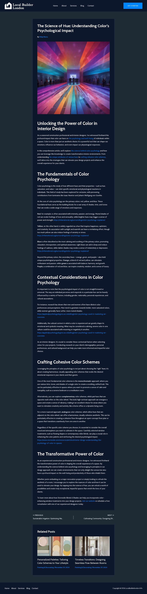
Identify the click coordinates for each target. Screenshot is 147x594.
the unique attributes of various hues (63, 157)
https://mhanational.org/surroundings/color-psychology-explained (79, 220)
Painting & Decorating (45, 567)
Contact (91, 6)
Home (55, 6)
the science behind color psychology (85, 151)
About (64, 6)
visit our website (88, 501)
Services (73, 6)
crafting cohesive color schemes (93, 157)
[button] (132, 6)
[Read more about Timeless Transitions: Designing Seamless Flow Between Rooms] (92, 546)
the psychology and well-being (81, 138)
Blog (82, 6)
